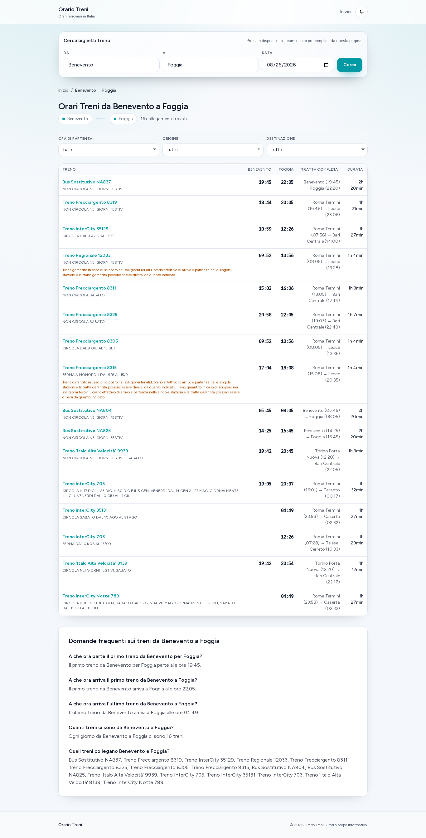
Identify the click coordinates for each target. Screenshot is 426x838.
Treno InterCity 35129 (85, 228)
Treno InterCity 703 (83, 536)
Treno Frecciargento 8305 (90, 341)
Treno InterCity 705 (83, 483)
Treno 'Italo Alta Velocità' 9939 (95, 451)
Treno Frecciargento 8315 (89, 367)
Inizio (345, 11)
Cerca (349, 64)
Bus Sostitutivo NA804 (87, 410)
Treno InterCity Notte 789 (90, 596)
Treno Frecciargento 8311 (89, 288)
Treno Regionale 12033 (86, 255)
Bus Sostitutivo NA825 (86, 430)
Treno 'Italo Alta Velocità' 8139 (94, 563)
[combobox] (112, 65)
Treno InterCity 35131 (85, 510)
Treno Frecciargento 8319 (89, 202)
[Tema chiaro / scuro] (361, 12)
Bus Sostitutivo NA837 (86, 182)
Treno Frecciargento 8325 (89, 314)
